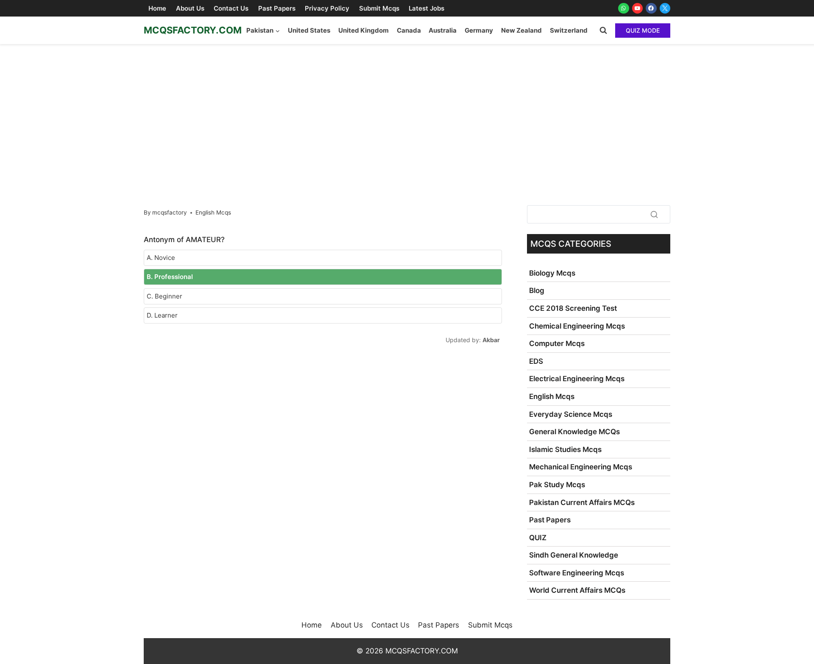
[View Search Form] (603, 30)
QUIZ (537, 537)
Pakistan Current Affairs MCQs (582, 502)
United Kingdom (363, 30)
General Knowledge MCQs (574, 431)
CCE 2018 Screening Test (573, 308)
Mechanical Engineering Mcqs (580, 467)
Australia (443, 30)
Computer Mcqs (557, 343)
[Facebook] (651, 8)
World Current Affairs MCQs (577, 590)
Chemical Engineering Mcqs (577, 326)
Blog (536, 290)
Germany (479, 30)
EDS (536, 361)
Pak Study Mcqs (557, 484)
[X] (665, 8)
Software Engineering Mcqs (576, 573)
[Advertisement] (407, 107)
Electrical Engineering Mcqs (576, 378)
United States (309, 30)
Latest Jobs (426, 8)
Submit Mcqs (379, 8)
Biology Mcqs (552, 273)
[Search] (654, 214)
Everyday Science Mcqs (570, 414)
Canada (409, 30)
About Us (190, 8)
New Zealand (521, 30)
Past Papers (276, 8)
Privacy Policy (327, 8)
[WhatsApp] (623, 8)
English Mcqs (213, 212)
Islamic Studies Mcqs (565, 449)
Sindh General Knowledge (573, 555)
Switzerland (569, 30)
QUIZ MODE (643, 30)
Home (157, 8)
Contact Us (231, 8)
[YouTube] (637, 8)
